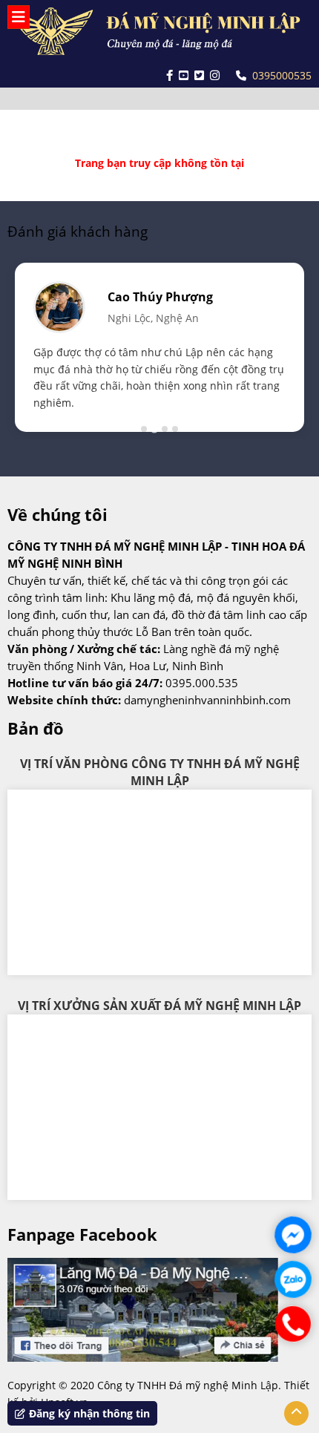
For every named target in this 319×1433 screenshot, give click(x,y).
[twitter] (199, 75)
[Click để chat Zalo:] (293, 1279)
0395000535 (282, 75)
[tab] (144, 429)
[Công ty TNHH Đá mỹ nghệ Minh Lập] (159, 32)
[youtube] (183, 75)
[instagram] (215, 75)
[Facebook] (169, 75)
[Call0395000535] (293, 1323)
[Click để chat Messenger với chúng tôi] (293, 1234)
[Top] (296, 1413)
